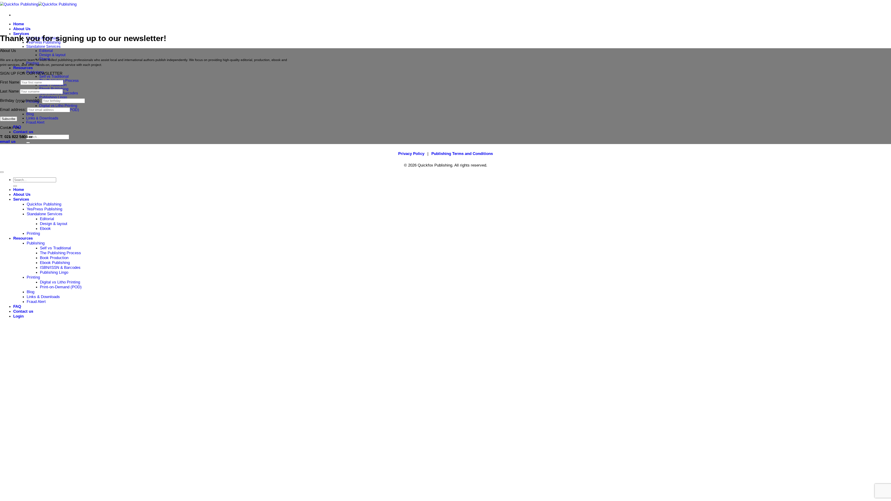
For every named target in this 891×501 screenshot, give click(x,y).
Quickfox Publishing (44, 204)
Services (21, 33)
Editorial (46, 51)
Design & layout (52, 55)
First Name (9, 82)
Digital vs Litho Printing (58, 106)
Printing (33, 233)
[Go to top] (2, 172)
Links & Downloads (42, 118)
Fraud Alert (35, 122)
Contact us (23, 131)
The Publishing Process (60, 252)
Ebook (45, 228)
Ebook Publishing (55, 262)
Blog (30, 114)
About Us (21, 28)
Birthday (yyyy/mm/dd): (21, 100)
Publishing (36, 243)
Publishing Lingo (53, 97)
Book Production (54, 257)
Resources (23, 67)
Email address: (13, 109)
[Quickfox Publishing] (38, 4)
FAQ (17, 306)
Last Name (9, 91)
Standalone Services (43, 46)
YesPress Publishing (44, 209)
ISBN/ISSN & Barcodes (60, 267)
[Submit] (28, 142)
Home (18, 24)
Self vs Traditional (54, 76)
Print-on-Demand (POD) (61, 287)
